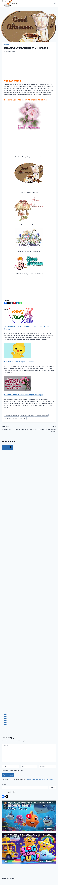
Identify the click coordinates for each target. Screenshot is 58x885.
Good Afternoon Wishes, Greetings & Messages (23, 395)
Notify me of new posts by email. (13, 770)
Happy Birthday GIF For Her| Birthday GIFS (15, 428)
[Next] (10, 447)
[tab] (5, 714)
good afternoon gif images (27, 415)
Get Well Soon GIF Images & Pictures (19, 362)
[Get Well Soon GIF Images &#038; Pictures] (29, 350)
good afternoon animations (12, 415)
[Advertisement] (29, 65)
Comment (5, 746)
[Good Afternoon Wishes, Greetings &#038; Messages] (29, 383)
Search (4, 785)
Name (4, 766)
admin (7, 51)
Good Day (7, 44)
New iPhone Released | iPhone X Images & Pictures (43, 429)
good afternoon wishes (11, 418)
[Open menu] (54, 3)
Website (42, 766)
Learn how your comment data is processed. (39, 779)
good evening (22, 418)
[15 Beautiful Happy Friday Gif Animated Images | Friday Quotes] (29, 315)
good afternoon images (42, 415)
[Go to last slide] (5, 447)
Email (23, 766)
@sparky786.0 (10, 792)
